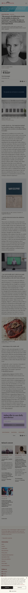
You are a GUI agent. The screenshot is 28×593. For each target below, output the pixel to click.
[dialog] (14, 585)
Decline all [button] (20, 587)
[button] (13, 591)
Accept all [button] (7, 587)
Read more (22, 584)
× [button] (26, 577)
